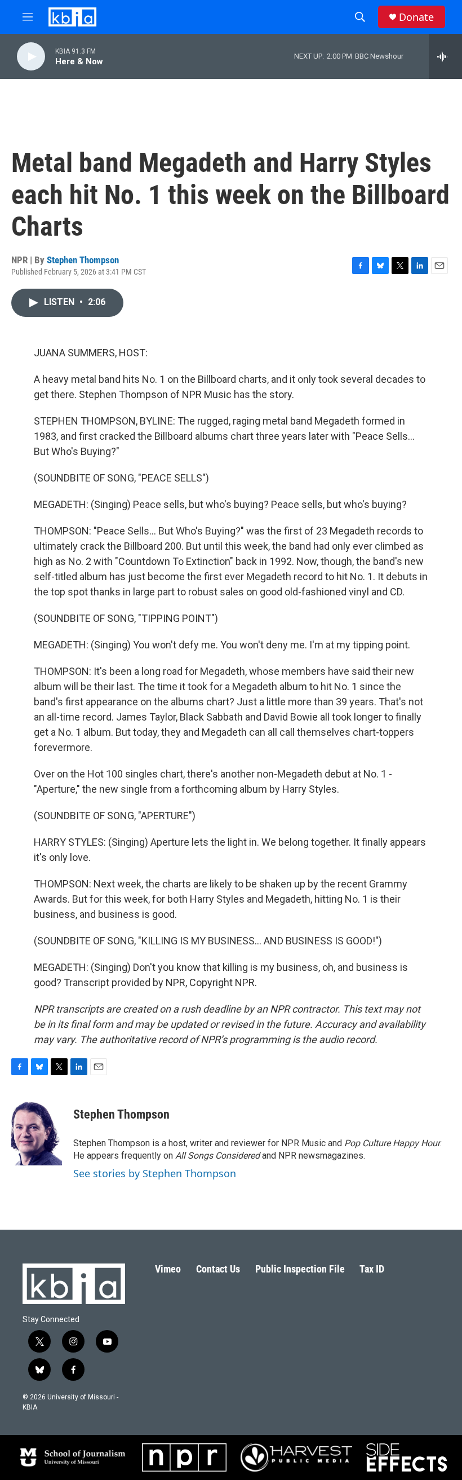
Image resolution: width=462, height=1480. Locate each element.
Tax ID (371, 1269)
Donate (416, 17)
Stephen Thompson (83, 260)
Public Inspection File (300, 1269)
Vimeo (168, 1269)
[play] (31, 56)
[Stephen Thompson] (36, 1131)
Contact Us (218, 1269)
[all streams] (445, 56)
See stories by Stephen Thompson (154, 1173)
